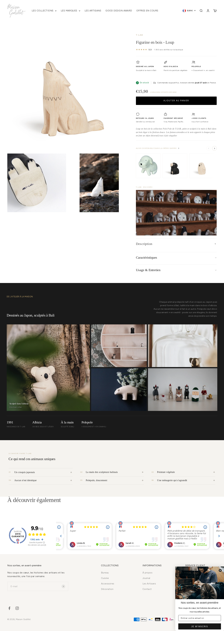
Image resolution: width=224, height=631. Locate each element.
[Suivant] (214, 148)
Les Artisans (149, 583)
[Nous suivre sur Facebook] (9, 608)
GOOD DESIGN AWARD (118, 10)
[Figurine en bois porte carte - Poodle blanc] (148, 165)
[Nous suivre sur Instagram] (17, 608)
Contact (147, 589)
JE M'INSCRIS (199, 626)
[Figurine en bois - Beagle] (175, 165)
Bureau (105, 572)
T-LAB (139, 35)
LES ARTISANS (93, 10)
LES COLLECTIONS (42, 10)
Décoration (107, 589)
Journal (146, 578)
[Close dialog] (220, 570)
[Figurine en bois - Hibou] (201, 165)
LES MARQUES (69, 10)
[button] (176, 212)
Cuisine (105, 578)
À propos (147, 572)
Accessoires (107, 583)
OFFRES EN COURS (147, 10)
